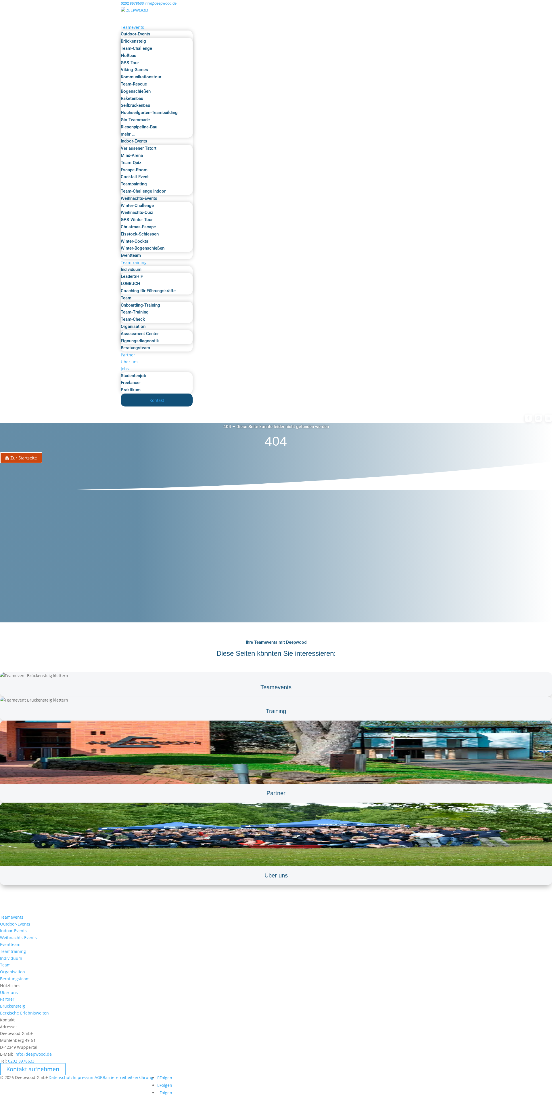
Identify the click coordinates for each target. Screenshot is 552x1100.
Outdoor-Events (15, 924)
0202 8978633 (132, 3)
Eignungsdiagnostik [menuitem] (140, 340)
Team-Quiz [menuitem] (131, 162)
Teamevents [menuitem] (132, 27)
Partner (7, 999)
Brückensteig (12, 1006)
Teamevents (11, 917)
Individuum (11, 958)
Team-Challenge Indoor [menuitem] (143, 191)
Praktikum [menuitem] (131, 389)
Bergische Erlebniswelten (24, 1013)
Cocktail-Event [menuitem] (135, 176)
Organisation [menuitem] (133, 326)
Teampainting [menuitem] (134, 184)
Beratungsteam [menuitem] (135, 347)
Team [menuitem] (126, 298)
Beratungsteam (15, 978)
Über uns (9, 992)
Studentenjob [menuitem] (133, 375)
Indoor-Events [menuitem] (134, 141)
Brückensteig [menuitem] (133, 41)
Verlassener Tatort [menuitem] (138, 148)
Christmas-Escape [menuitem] (138, 226)
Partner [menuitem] (128, 355)
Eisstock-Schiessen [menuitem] (140, 234)
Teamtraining (13, 951)
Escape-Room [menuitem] (134, 169)
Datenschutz (61, 1077)
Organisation (12, 971)
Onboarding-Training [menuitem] (140, 305)
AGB (99, 1077)
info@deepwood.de (33, 1054)
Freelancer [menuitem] (131, 382)
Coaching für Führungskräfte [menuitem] (148, 290)
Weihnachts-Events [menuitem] (139, 198)
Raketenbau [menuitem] (132, 98)
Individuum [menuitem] (131, 269)
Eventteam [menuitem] (131, 255)
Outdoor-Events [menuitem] (135, 34)
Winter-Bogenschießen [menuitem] (142, 248)
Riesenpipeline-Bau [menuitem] (139, 127)
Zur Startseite (23, 458)
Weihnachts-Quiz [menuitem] (137, 212)
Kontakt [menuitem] (157, 400)
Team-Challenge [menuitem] (136, 48)
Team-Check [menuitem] (133, 319)
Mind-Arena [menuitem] (132, 155)
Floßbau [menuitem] (128, 55)
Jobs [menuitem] (125, 368)
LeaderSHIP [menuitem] (132, 276)
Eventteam (10, 944)
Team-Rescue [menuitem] (134, 84)
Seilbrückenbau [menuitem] (135, 105)
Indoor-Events (13, 930)
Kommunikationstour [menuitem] (141, 76)
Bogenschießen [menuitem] (136, 91)
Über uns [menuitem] (130, 361)
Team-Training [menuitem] (135, 312)
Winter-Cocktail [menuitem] (136, 241)
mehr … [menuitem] (128, 134)
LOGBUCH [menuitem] (130, 283)
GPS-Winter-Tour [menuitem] (137, 219)
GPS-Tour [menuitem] (130, 62)
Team (5, 965)
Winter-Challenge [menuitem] (137, 205)
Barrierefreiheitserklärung (128, 1077)
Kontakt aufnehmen (32, 1069)
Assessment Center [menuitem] (140, 333)
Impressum (84, 1077)
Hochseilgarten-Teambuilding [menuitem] (149, 112)
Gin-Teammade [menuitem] (135, 119)
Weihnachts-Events (18, 937)
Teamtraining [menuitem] (134, 262)
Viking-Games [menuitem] (134, 69)
